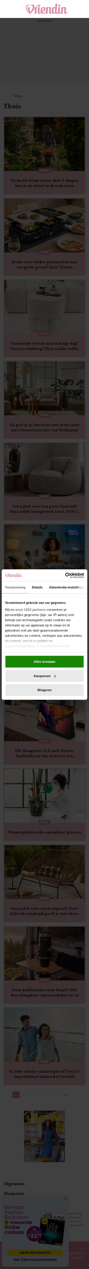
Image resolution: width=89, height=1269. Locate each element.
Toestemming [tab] (15, 587)
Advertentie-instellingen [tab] (67, 587)
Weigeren (44, 690)
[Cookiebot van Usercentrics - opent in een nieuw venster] (65, 575)
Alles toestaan (44, 661)
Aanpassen (42, 676)
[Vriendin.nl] (46, 8)
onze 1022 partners (30, 609)
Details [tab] (37, 587)
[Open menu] (10, 9)
